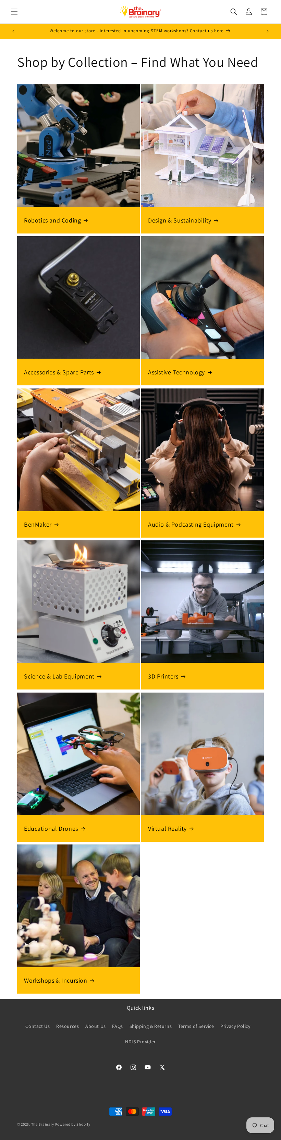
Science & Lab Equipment (59, 676)
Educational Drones (51, 828)
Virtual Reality (167, 828)
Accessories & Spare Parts (59, 372)
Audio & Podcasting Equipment (191, 524)
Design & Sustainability (179, 220)
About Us (95, 1026)
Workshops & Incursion (55, 980)
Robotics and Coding (52, 220)
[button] (14, 11)
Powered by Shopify (72, 1124)
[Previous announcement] (13, 31)
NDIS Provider (140, 1042)
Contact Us (37, 1026)
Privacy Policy (235, 1026)
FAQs (117, 1026)
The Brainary (42, 1124)
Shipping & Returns (151, 1026)
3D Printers (163, 676)
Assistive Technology (176, 372)
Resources (67, 1026)
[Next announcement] (267, 31)
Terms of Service (196, 1026)
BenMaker (38, 524)
